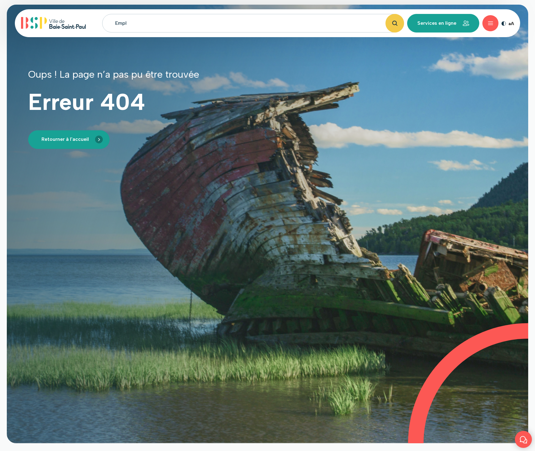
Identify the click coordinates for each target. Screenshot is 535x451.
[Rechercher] (394, 23)
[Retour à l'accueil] (53, 23)
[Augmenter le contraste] (504, 23)
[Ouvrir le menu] (490, 23)
